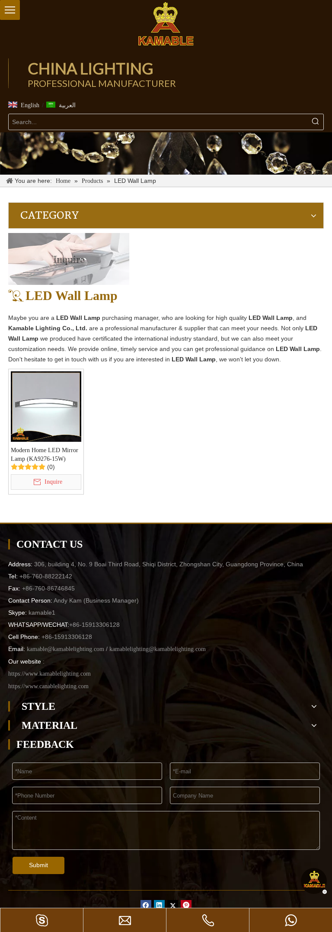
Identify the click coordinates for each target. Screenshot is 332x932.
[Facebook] (145, 905)
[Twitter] (172, 905)
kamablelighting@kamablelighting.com (157, 649)
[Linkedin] (159, 905)
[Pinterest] (186, 905)
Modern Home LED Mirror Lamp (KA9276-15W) (44, 454)
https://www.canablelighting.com (48, 686)
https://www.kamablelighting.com (49, 673)
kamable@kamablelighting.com (65, 649)
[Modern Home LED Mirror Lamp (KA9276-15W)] (46, 406)
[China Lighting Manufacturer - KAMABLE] (166, 23)
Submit (38, 865)
